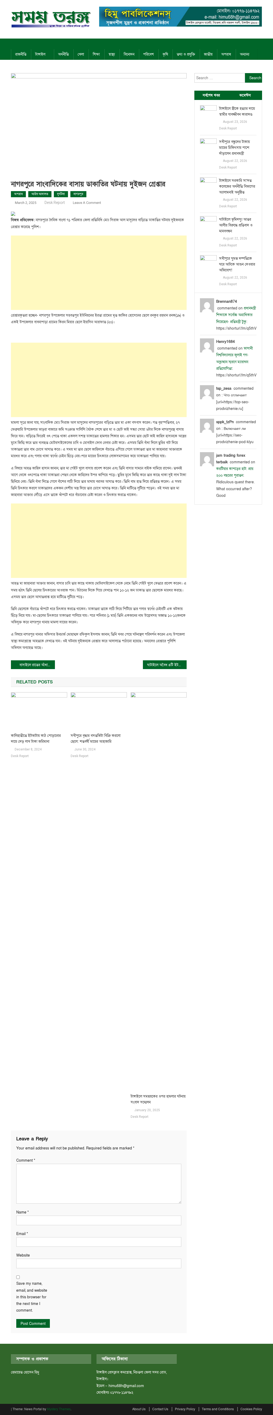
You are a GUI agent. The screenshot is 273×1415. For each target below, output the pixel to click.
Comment (25, 1160)
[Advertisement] (99, 273)
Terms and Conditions (218, 1409)
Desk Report (55, 202)
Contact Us (160, 1409)
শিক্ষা (96, 54)
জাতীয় (208, 54)
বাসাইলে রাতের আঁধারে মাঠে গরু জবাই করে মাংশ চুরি (37, 664)
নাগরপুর (78, 194)
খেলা (81, 54)
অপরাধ (226, 54)
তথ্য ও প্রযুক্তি (186, 54)
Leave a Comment (87, 202)
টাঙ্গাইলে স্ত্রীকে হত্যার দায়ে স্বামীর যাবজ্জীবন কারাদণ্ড (237, 111)
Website (23, 1255)
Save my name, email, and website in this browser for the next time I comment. (31, 1297)
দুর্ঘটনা (61, 194)
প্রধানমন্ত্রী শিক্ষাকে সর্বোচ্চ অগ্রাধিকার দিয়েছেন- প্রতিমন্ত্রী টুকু (236, 315)
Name (22, 1212)
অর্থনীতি (63, 54)
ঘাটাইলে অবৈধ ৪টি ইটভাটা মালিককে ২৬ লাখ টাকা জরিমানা (167, 664)
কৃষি (165, 54)
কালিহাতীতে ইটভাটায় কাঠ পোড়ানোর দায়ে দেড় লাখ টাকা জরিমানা (36, 738)
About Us (139, 1409)
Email (22, 1233)
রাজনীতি (20, 54)
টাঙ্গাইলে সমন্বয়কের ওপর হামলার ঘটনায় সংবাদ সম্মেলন (158, 1099)
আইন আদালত (39, 194)
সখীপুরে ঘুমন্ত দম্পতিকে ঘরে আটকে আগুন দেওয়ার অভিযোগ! (237, 264)
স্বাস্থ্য (112, 54)
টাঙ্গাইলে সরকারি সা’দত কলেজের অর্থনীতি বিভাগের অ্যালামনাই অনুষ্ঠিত (237, 186)
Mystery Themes (59, 1409)
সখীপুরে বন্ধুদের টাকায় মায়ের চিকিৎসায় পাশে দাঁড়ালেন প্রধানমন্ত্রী (234, 147)
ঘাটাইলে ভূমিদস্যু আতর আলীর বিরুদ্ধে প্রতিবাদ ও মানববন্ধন (235, 225)
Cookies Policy (251, 1409)
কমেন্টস (245, 95)
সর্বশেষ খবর (211, 95)
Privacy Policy (185, 1409)
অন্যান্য (244, 54)
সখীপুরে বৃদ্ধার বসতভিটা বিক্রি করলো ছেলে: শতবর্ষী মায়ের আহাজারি (96, 738)
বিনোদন (129, 54)
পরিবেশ (148, 54)
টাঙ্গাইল (40, 54)
